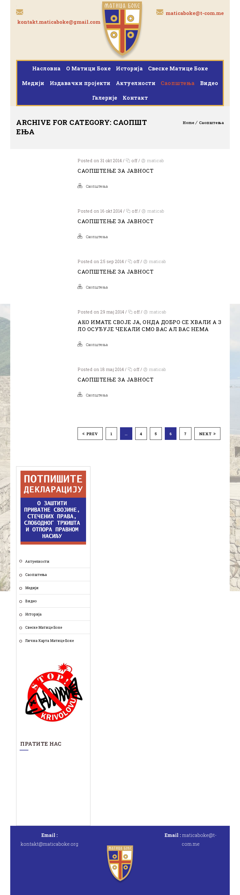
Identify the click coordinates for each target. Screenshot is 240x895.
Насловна (46, 68)
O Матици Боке (88, 68)
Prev (92, 433)
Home (188, 122)
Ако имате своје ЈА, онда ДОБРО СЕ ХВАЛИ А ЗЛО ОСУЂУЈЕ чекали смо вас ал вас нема (150, 325)
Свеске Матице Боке (178, 68)
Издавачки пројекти (80, 83)
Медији (33, 83)
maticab (155, 160)
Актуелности (136, 83)
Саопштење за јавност (115, 170)
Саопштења (178, 83)
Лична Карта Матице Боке (49, 640)
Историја (129, 68)
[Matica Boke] (122, 30)
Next (205, 433)
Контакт (135, 97)
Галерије (104, 97)
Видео (209, 83)
